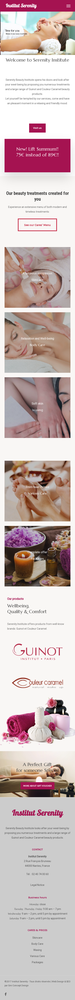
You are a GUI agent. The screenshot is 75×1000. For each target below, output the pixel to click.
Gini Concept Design (18, 985)
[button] (68, 6)
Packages (37, 962)
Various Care (37, 956)
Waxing (37, 950)
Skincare (37, 937)
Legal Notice (37, 885)
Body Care (37, 943)
